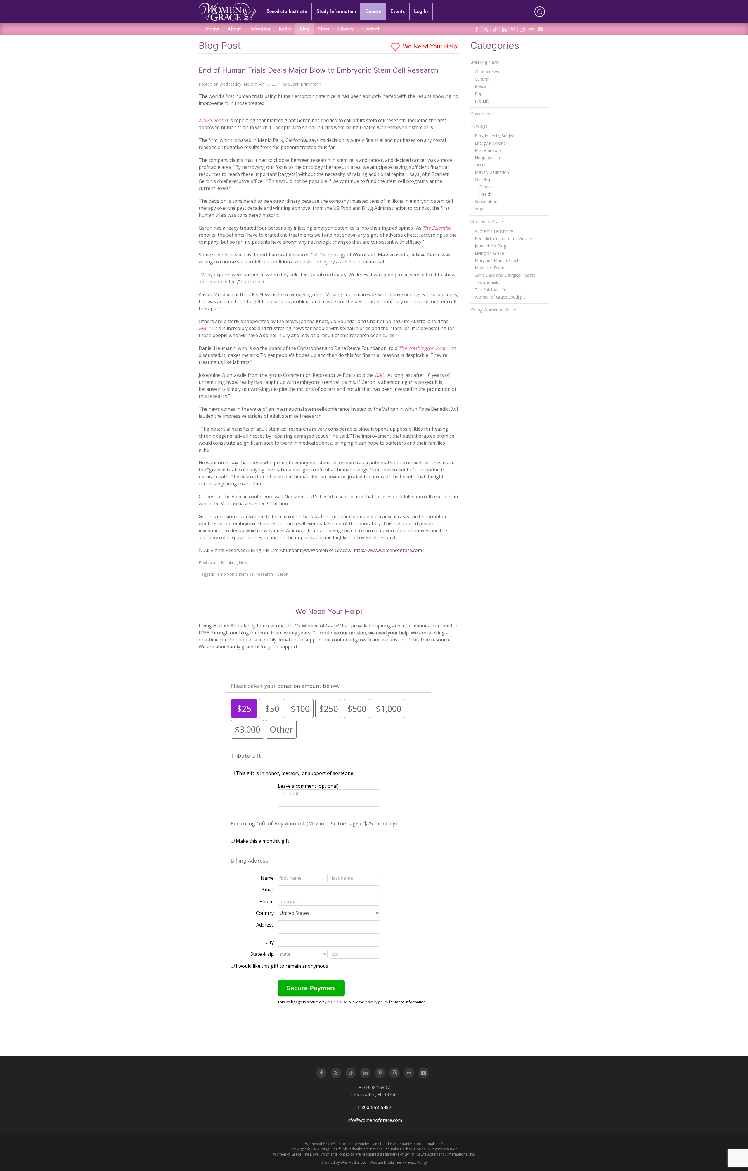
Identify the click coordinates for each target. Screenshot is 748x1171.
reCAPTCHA (337, 1002)
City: (270, 942)
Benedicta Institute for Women (504, 238)
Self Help (483, 179)
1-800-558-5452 (374, 1107)
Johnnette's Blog (490, 246)
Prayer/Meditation (492, 172)
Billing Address (249, 860)
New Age (479, 126)
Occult (481, 165)
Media (480, 86)
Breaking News (235, 562)
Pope (480, 93)
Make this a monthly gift (262, 841)
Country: (265, 913)
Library (346, 29)
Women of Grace (486, 221)
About (234, 29)
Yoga (479, 208)
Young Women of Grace (493, 310)
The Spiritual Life (490, 289)
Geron (282, 574)
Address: (265, 925)
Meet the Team (489, 267)
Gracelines (480, 114)
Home (212, 29)
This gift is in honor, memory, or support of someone (294, 773)
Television (260, 29)
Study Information (336, 11)
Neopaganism (488, 157)
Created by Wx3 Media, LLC (343, 1162)
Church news (487, 71)
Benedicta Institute (286, 11)
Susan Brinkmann (304, 84)
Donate (373, 11)
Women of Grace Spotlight (500, 297)
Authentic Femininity (494, 231)
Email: (268, 890)
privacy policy (376, 1002)
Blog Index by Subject (495, 135)
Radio (285, 29)
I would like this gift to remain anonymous (282, 966)
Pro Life (482, 101)
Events (397, 11)
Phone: (267, 901)
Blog (304, 29)
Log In (421, 11)
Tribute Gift (246, 755)
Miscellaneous (488, 150)
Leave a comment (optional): (309, 786)
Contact (371, 29)
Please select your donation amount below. (285, 685)
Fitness (486, 187)
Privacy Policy (416, 1162)
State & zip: (262, 954)
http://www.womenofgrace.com (388, 550)
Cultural (482, 79)
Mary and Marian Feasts (498, 260)
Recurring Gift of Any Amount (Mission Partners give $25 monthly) (314, 823)
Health (485, 194)
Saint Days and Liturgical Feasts (505, 275)
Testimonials (487, 282)
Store (323, 29)
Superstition (486, 201)
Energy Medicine (490, 143)
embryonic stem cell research (245, 574)
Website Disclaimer (385, 1162)
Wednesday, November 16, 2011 (250, 84)
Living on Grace (489, 253)
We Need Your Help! (430, 46)
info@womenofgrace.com (374, 1120)
